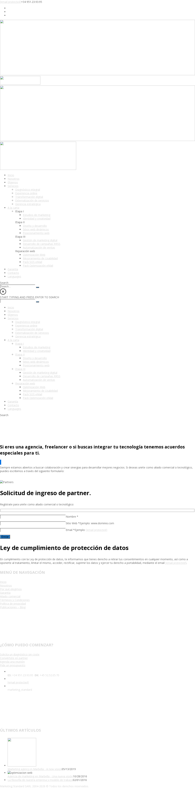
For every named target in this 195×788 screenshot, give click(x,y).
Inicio (3, 582)
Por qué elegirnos (11, 589)
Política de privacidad (13, 603)
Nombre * (72, 516)
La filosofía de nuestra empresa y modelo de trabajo (40, 780)
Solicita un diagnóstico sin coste (19, 654)
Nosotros (6, 585)
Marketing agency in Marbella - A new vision (35, 769)
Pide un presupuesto (12, 665)
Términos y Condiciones (15, 600)
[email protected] (10, 2)
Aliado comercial (10, 596)
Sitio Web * (73, 523)
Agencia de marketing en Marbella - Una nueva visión (40, 776)
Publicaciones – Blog (13, 607)
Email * (70, 530)
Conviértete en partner (14, 658)
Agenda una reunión (12, 661)
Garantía (5, 593)
